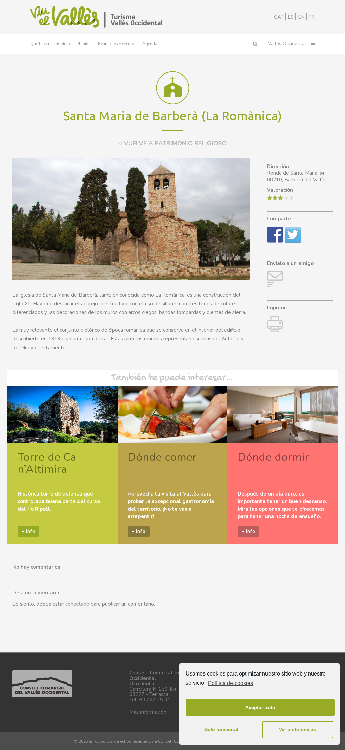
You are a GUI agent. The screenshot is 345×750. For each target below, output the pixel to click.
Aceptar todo (260, 707)
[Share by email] (275, 279)
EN (301, 16)
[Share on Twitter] (293, 235)
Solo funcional (221, 729)
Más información (147, 712)
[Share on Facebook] (275, 235)
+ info (28, 531)
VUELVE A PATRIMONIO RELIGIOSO (173, 143)
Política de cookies (230, 683)
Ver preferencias (297, 729)
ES (291, 16)
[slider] (280, 197)
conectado (77, 604)
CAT (279, 16)
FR (311, 16)
